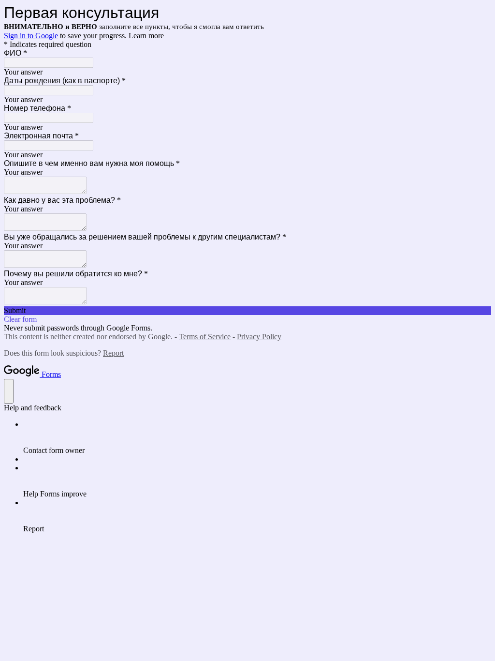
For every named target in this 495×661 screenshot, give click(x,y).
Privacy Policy (259, 336)
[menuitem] (257, 437)
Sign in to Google (31, 35)
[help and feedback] (9, 391)
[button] (247, 310)
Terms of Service (205, 336)
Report (113, 353)
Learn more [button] (146, 35)
